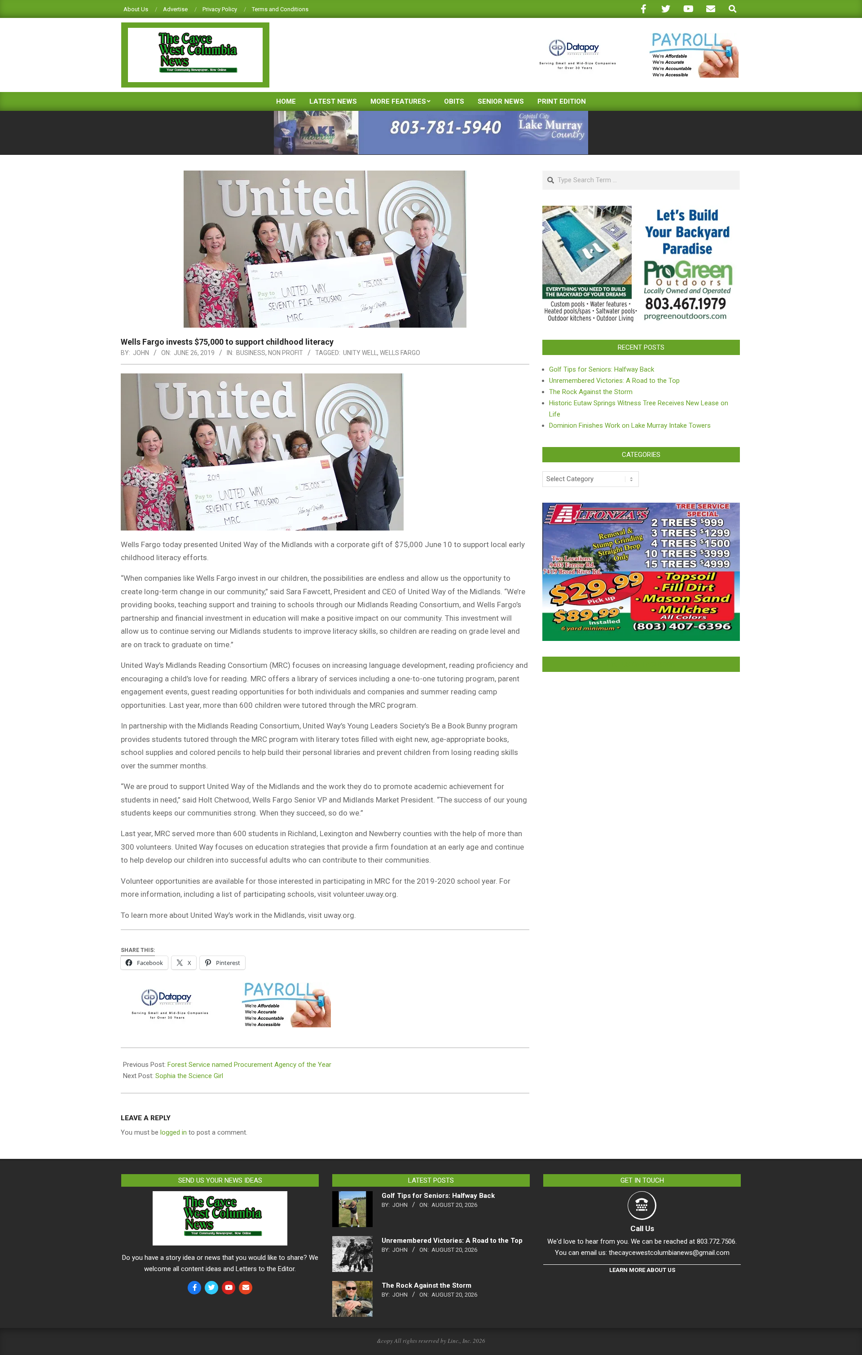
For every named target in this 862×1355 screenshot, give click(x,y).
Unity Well (360, 352)
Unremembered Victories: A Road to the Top (614, 381)
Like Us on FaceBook (641, 664)
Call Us (642, 1228)
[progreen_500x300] (641, 211)
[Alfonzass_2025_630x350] (641, 508)
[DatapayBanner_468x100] (633, 36)
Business (250, 352)
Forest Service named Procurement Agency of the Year (249, 1065)
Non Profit (285, 352)
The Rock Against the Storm (591, 392)
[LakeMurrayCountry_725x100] (431, 114)
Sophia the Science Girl (189, 1076)
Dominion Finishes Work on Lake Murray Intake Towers (630, 425)
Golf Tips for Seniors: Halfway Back (601, 369)
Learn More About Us (642, 1270)
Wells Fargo (400, 352)
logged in (173, 1132)
